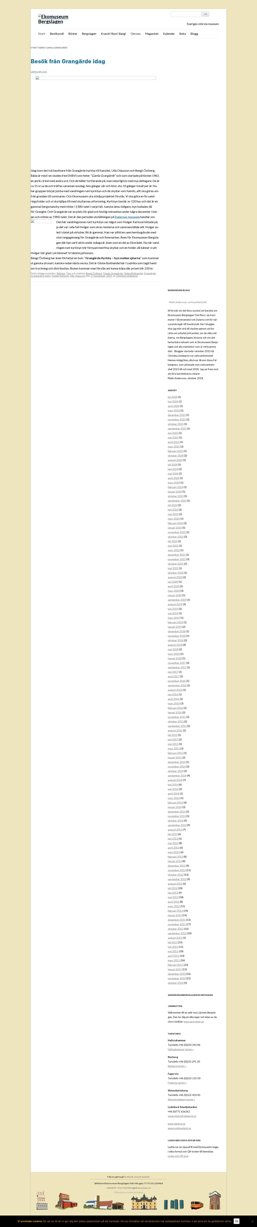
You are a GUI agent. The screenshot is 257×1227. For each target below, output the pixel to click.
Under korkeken (135, 1192)
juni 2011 (173, 946)
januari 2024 (175, 491)
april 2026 (173, 405)
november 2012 (177, 870)
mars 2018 (174, 653)
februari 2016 (175, 707)
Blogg (194, 33)
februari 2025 (175, 451)
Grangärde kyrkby (41, 275)
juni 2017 (173, 671)
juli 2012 (172, 888)
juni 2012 (173, 892)
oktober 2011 (175, 928)
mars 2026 (174, 410)
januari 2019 (175, 626)
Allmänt (61, 273)
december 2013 (177, 811)
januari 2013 (175, 861)
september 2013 (177, 825)
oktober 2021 (175, 563)
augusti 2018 (175, 644)
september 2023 (177, 500)
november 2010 (177, 978)
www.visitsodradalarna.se (182, 1116)
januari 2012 (175, 915)
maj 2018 (173, 649)
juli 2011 (172, 942)
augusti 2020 (175, 577)
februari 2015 (175, 753)
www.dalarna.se (176, 1123)
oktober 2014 (175, 771)
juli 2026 (172, 396)
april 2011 (173, 955)
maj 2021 (173, 568)
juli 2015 (172, 735)
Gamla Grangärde (113, 273)
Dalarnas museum (127, 217)
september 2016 (177, 685)
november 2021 (177, 559)
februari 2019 (175, 622)
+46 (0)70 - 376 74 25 (117, 1187)
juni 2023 (173, 509)
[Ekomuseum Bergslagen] (66, 19)
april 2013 (173, 847)
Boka (182, 33)
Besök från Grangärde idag (68, 61)
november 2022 (177, 532)
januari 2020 (175, 595)
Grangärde (150, 273)
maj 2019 (173, 613)
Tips (68, 273)
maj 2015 (173, 744)
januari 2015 (175, 757)
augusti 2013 (175, 829)
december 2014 (177, 762)
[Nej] (252, 1221)
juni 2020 (173, 581)
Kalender (169, 33)
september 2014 (177, 775)
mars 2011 (174, 960)
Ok (236, 1221)
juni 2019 (173, 608)
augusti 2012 (175, 883)
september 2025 (177, 428)
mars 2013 (174, 852)
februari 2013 (175, 856)
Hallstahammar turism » (181, 1049)
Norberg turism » (177, 1066)
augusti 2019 (175, 604)
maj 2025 (173, 437)
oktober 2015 (175, 721)
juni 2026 (173, 401)
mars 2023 (174, 518)
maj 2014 (173, 789)
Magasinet (152, 33)
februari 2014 (175, 802)
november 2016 (177, 680)
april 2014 (173, 793)
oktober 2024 (175, 455)
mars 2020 (174, 590)
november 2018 (177, 635)
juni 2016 (173, 694)
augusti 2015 (175, 730)
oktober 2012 (175, 874)
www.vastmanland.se (179, 1128)
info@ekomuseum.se (140, 1187)
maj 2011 (173, 951)
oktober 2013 (175, 820)
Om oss (136, 33)
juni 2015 (173, 739)
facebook (128, 1176)
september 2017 (177, 667)
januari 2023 (175, 527)
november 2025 (177, 419)
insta (136, 1176)
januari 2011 (175, 969)
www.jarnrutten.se (194, 1021)
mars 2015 (174, 748)
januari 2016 (175, 712)
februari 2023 (175, 523)
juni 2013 (173, 838)
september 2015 (177, 725)
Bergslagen (89, 33)
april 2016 (173, 698)
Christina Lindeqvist (127, 275)
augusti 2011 (175, 937)
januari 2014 (175, 807)
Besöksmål (57, 33)
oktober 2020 (175, 572)
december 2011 (177, 919)
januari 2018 (175, 658)
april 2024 (173, 478)
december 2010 (177, 973)
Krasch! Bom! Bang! (113, 33)
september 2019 (177, 599)
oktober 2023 (175, 496)
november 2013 (177, 816)
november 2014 (177, 766)
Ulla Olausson (77, 275)
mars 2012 (174, 906)
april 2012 (173, 901)
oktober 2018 (175, 640)
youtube (145, 1176)
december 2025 (177, 415)
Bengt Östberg (94, 273)
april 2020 (173, 586)
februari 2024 (175, 487)
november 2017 (177, 662)
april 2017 (173, 676)
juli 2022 (172, 541)
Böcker (72, 33)
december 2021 (177, 554)
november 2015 (177, 716)
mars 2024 (174, 482)
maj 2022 (173, 545)
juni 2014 (173, 784)
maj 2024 (173, 473)
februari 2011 (175, 964)
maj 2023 (173, 514)
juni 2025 (173, 433)
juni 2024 (173, 469)
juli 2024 (172, 464)
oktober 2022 (175, 536)
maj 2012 (173, 897)
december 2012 (177, 865)
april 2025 (173, 442)
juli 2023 (172, 505)
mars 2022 (174, 550)
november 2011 (177, 924)
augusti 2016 (175, 689)
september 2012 (177, 879)
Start (41, 33)
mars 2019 (174, 617)
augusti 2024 (175, 460)
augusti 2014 (175, 780)
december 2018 (177, 631)
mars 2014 (174, 798)
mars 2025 (174, 446)
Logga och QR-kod (178, 1156)
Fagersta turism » (177, 1082)
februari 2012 (175, 910)
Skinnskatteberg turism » (181, 1099)
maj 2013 (173, 843)
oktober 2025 (175, 424)
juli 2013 (172, 834)
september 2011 (177, 933)
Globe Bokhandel (133, 273)
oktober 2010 (175, 982)
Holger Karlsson (60, 275)
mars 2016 (174, 703)
